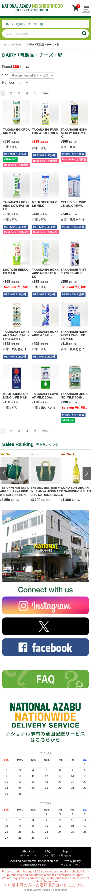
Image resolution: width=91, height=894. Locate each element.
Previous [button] (4, 473)
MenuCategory (86, 10)
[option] (15, 477)
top (5, 44)
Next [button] (87, 473)
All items (17, 44)
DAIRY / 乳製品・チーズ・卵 (42, 44)
